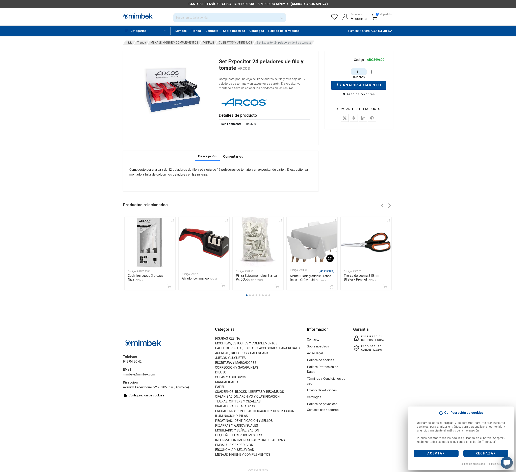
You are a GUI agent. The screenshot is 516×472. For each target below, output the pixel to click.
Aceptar (436, 453)
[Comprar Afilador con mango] (223, 285)
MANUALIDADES (227, 382)
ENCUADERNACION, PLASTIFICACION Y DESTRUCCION (254, 411)
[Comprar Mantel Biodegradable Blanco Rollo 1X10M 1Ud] (331, 286)
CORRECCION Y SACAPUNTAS (236, 367)
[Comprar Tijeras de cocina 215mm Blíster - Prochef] (385, 286)
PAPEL (220, 387)
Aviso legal (315, 353)
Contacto (211, 31)
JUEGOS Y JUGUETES (230, 358)
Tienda (196, 31)
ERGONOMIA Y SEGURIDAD (234, 450)
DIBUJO (220, 372)
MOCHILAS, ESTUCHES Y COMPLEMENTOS (246, 343)
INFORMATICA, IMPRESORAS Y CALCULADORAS (250, 440)
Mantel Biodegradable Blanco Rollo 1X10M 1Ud (310, 278)
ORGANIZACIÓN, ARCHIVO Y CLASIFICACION (247, 396)
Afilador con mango (199, 278)
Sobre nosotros (234, 31)
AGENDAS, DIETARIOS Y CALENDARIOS (243, 353)
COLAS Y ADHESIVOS (230, 377)
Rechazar (486, 453)
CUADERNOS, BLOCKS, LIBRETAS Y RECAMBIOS (249, 392)
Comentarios (233, 156)
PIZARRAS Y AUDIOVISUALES (236, 425)
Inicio (129, 42)
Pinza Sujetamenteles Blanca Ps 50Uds (256, 277)
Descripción (207, 156)
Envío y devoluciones (322, 390)
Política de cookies (499, 463)
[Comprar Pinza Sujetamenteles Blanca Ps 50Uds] (277, 286)
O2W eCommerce (258, 469)
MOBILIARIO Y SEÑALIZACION (237, 430)
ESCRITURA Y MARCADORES (235, 363)
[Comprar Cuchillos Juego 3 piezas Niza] (169, 286)
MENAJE (208, 42)
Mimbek (181, 31)
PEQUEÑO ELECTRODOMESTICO (238, 435)
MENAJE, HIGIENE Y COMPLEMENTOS (174, 42)
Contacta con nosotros (323, 410)
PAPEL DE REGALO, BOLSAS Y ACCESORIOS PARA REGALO (257, 348)
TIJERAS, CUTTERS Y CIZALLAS (238, 401)
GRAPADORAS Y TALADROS (235, 406)
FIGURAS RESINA (227, 338)
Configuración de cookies (146, 395)
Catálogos (256, 31)
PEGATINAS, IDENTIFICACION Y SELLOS (244, 421)
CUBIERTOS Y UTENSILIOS (235, 42)
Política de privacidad (472, 463)
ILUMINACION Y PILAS (231, 416)
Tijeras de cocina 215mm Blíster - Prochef (361, 277)
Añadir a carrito (362, 85)
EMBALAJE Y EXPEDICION (234, 445)
